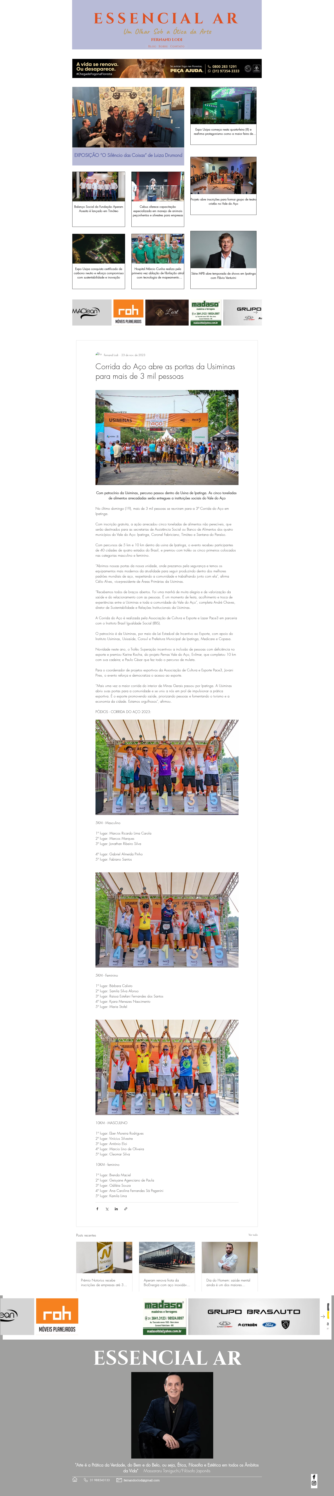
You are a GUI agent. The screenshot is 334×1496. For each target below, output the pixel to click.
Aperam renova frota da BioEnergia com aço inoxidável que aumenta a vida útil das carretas (166, 1282)
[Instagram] (314, 1483)
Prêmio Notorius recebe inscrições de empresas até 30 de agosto (103, 1282)
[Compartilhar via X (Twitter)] (107, 1209)
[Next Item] (177, 127)
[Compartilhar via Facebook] (97, 1209)
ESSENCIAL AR (166, 19)
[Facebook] (314, 1477)
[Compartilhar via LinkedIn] (116, 1209)
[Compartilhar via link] (126, 1209)
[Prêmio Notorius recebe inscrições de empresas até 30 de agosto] (104, 1257)
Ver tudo (253, 1234)
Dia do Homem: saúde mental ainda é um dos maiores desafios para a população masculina (228, 1282)
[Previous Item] (79, 127)
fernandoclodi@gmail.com (142, 1480)
